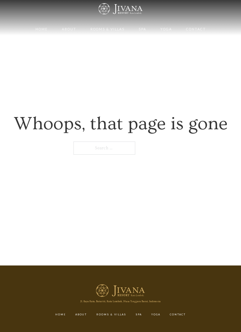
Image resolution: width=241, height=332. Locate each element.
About (69, 29)
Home (41, 29)
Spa (142, 29)
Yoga (166, 29)
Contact (196, 29)
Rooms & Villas (107, 29)
